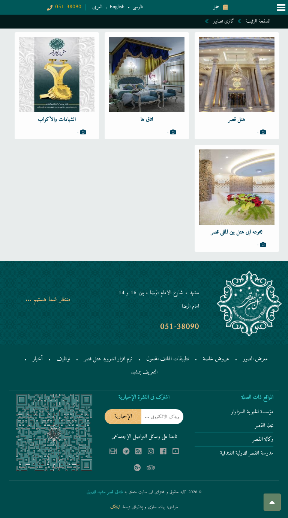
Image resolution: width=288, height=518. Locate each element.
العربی (97, 7)
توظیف (63, 359)
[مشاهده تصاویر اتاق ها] (146, 74)
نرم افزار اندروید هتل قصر (108, 359)
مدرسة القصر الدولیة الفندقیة (246, 453)
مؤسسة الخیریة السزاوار (252, 412)
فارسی (137, 7)
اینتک (116, 507)
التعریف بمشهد (144, 372)
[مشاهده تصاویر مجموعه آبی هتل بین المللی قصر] (236, 187)
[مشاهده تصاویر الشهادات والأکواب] (56, 74)
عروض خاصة (216, 359)
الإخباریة (123, 416)
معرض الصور (255, 359)
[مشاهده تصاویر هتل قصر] (236, 74)
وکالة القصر (262, 439)
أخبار (38, 359)
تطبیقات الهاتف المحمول (167, 359)
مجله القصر (264, 426)
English (117, 7)
